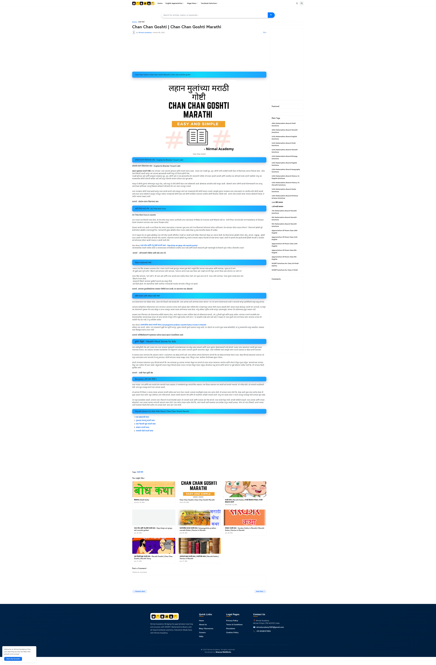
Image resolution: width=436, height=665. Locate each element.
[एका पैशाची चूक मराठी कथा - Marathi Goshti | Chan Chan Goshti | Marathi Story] (153, 546)
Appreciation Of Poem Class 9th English (284, 258)
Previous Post (140, 591)
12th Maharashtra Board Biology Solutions (284, 157)
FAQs (201, 636)
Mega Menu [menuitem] (191, 3)
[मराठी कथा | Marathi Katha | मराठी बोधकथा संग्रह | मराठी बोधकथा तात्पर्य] (244, 489)
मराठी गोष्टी (141, 22)
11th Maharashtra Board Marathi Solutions (285, 151)
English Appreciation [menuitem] (174, 3)
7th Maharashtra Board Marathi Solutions (284, 212)
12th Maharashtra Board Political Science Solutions (285, 197)
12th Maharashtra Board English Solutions (284, 164)
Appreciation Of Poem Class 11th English (284, 238)
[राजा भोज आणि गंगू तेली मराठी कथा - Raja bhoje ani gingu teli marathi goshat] (153, 517)
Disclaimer (230, 628)
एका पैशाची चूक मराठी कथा (146, 424)
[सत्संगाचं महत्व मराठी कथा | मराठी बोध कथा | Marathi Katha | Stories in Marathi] (199, 546)
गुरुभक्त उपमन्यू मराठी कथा (145, 420)
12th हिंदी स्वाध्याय (277, 202)
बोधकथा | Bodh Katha (141, 500)
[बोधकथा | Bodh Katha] (153, 489)
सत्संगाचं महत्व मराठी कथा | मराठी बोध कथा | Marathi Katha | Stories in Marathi (199, 557)
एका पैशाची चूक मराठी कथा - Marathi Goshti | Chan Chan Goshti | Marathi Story (153, 557)
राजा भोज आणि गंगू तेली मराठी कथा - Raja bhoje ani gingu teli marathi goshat (169, 245)
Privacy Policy (232, 620)
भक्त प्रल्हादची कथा (142, 417)
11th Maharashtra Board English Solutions (284, 138)
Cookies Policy (232, 632)
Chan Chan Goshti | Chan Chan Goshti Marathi (197, 500)
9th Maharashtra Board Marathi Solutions (284, 225)
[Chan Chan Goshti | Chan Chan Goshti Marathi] (199, 489)
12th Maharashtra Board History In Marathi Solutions (285, 184)
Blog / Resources (206, 628)
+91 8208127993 (263, 631)
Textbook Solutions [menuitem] (209, 3)
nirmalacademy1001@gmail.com (270, 627)
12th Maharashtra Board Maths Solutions (284, 190)
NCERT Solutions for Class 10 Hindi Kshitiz (285, 264)
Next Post (259, 591)
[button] (297, 3)
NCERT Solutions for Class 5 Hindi (285, 270)
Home (134, 22)
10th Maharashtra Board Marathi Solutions (285, 131)
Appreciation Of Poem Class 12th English (284, 245)
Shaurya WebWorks (223, 652)
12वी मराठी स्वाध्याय (277, 207)
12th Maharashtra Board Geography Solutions (286, 170)
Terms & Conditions (234, 624)
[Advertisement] (199, 53)
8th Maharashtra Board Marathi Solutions (284, 218)
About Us (203, 624)
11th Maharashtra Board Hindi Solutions (284, 144)
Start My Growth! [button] (13, 659)
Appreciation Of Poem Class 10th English (284, 232)
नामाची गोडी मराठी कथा (144, 430)
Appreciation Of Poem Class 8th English (284, 251)
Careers (202, 632)
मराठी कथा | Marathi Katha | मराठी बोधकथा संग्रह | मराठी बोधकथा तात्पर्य (243, 501)
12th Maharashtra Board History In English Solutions (285, 177)
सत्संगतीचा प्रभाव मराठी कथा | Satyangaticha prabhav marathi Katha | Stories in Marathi (173, 324)
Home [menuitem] (159, 3)
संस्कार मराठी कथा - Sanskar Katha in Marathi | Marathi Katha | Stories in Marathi (244, 529)
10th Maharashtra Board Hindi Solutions (284, 124)
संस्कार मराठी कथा (142, 427)
